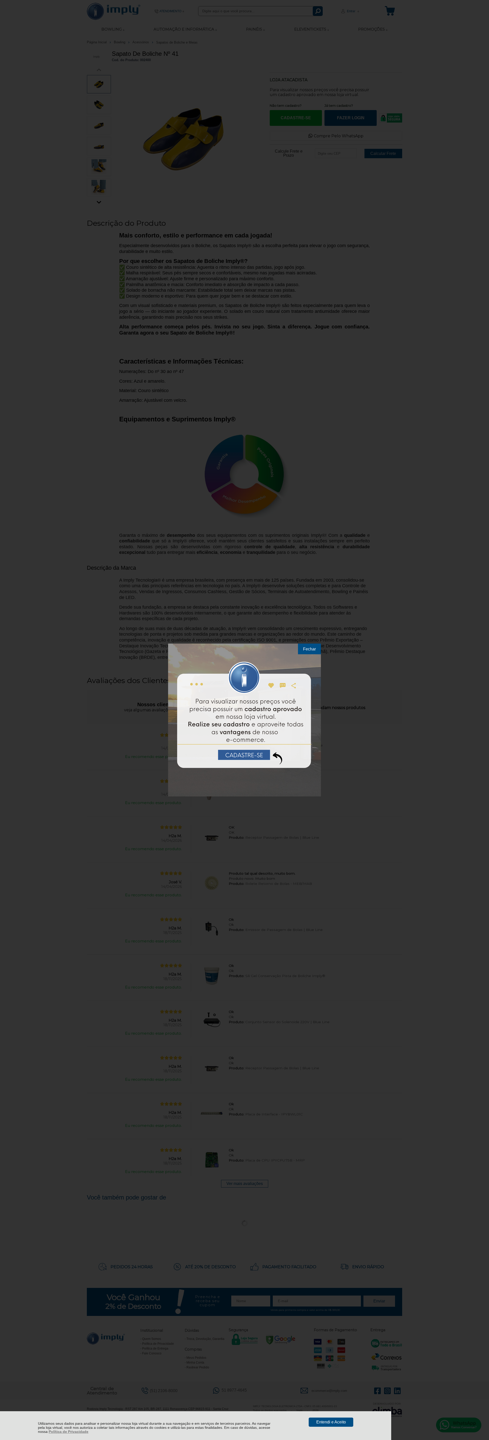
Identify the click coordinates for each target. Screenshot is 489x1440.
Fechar (309, 649)
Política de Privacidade (68, 1432)
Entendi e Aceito (331, 1422)
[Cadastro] (244, 720)
